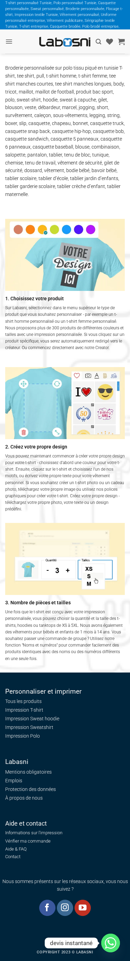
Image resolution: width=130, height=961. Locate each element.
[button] (9, 42)
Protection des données (30, 789)
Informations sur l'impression (33, 832)
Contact (12, 856)
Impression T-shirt (24, 710)
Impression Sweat (24, 718)
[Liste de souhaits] (109, 41)
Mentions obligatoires (28, 772)
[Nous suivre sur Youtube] (83, 908)
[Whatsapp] (110, 943)
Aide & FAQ (16, 849)
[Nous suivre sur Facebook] (47, 908)
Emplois (13, 780)
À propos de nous (24, 798)
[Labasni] (64, 42)
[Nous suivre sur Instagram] (65, 908)
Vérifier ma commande (28, 841)
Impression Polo (22, 736)
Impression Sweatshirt (29, 727)
